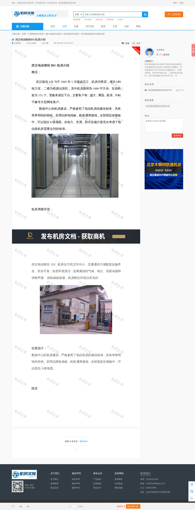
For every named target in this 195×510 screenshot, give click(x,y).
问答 (126, 26)
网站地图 (119, 488)
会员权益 (119, 483)
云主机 (120, 20)
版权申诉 (76, 488)
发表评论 (177, 135)
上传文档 (175, 14)
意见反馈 (54, 488)
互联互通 (99, 20)
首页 (52, 26)
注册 (181, 3)
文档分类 (24, 26)
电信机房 (77, 20)
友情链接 (97, 483)
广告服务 (97, 479)
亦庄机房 (88, 20)
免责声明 (76, 479)
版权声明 (76, 483)
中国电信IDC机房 (36, 34)
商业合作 (97, 488)
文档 (64, 26)
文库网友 (17, 43)
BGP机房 (109, 20)
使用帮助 (54, 483)
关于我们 (54, 479)
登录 (175, 3)
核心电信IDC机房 (53, 34)
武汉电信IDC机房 (71, 34)
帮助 (138, 26)
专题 (76, 26)
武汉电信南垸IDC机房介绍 (93, 34)
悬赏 (103, 26)
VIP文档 (90, 26)
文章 (115, 26)
